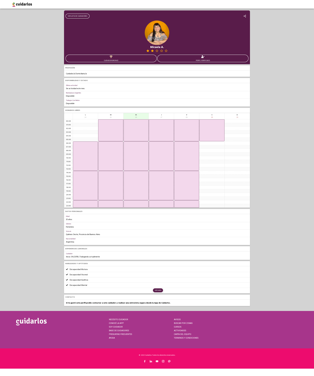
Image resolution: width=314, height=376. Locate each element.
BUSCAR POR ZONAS (183, 323)
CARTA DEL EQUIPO (182, 334)
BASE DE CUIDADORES (119, 330)
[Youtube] (157, 362)
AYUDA (112, 338)
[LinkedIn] (151, 362)
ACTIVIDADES (180, 330)
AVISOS (177, 319)
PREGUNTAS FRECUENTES (120, 334)
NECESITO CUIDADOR (118, 319)
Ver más (158, 290)
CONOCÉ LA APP (116, 323)
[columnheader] (85, 116)
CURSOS (177, 327)
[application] (85, 156)
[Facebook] (145, 362)
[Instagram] (163, 362)
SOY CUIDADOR (116, 327)
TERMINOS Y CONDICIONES (186, 338)
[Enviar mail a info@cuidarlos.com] (169, 362)
